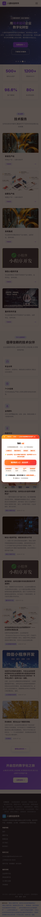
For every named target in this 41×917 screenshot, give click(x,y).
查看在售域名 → (31, 475)
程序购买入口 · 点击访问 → (20, 462)
